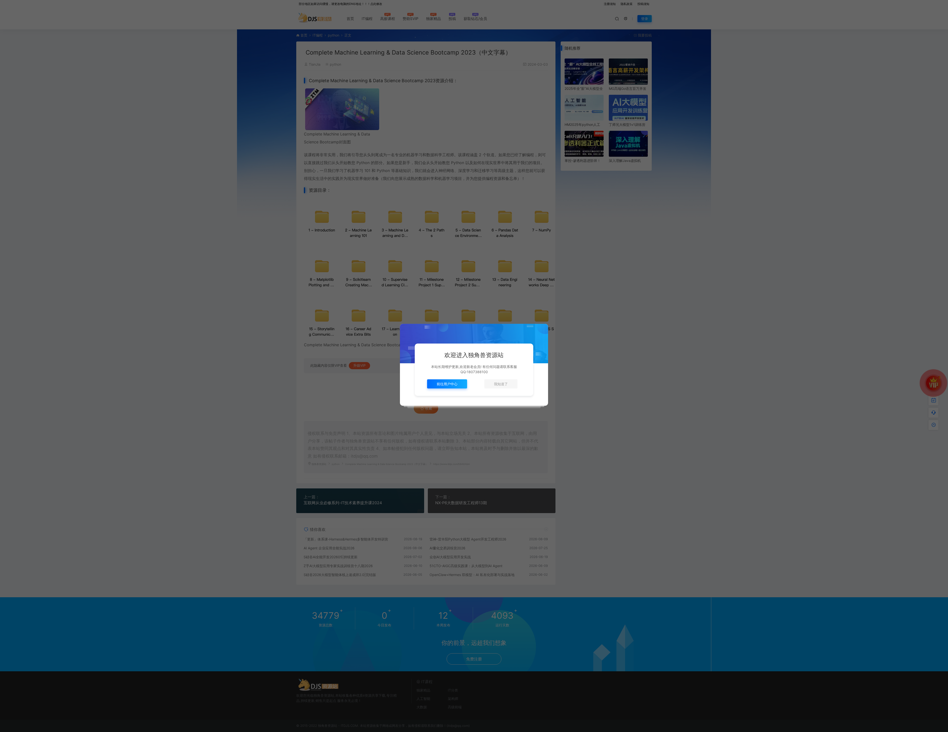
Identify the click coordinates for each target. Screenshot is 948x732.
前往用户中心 (447, 384)
